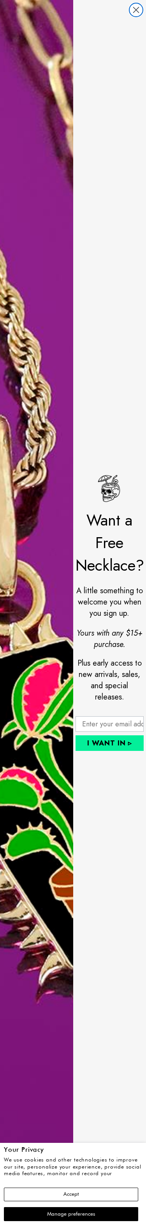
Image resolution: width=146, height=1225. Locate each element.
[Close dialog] (136, 10)
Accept (71, 1194)
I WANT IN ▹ (109, 743)
